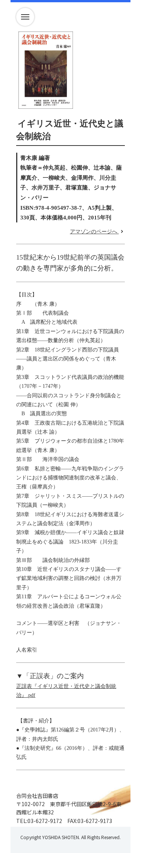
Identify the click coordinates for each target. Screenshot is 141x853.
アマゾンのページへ (94, 231)
